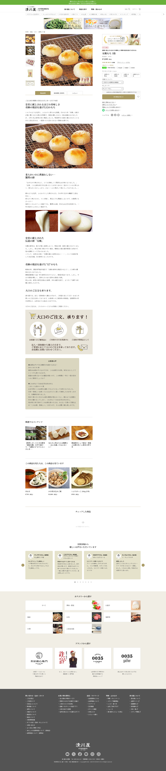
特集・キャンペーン (114, 698)
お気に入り (91, 712)
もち (35, 32)
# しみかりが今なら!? (49, 14)
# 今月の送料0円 (64, 14)
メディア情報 (135, 712)
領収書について (31, 706)
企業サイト (134, 701)
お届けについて (107, 79)
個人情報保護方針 (74, 761)
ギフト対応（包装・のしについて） (37, 722)
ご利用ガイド (31, 701)
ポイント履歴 (92, 709)
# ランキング (124, 14)
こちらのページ (43, 306)
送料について (31, 709)
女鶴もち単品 (106, 75)
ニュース (110, 709)
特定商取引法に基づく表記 (61, 761)
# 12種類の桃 (93, 14)
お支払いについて (32, 704)
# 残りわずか (113, 14)
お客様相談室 (31, 720)
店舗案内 (133, 704)
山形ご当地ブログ (113, 706)
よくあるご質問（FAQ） (34, 728)
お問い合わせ (31, 725)
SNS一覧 (133, 709)
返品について (31, 717)
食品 (31, 32)
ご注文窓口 (30, 698)
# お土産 (83, 14)
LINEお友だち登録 (65, 709)
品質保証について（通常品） (35, 733)
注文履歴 (91, 706)
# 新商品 (133, 14)
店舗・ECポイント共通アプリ (69, 706)
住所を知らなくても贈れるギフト (70, 712)
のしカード (106, 85)
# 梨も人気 (103, 14)
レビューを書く (93, 714)
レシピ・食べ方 (112, 704)
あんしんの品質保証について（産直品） (39, 730)
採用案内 (133, 706)
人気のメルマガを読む (66, 704)
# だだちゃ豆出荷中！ (33, 14)
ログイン (134, 9)
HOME (27, 32)
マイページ (91, 704)
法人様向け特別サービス (67, 698)
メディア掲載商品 (113, 701)
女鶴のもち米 (136, 75)
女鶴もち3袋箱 (116, 75)
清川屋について (69, 9)
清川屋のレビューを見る (115, 712)
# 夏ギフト (75, 14)
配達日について (31, 714)
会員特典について (93, 701)
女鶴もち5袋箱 (126, 75)
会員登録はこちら (93, 698)
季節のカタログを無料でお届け (69, 701)
